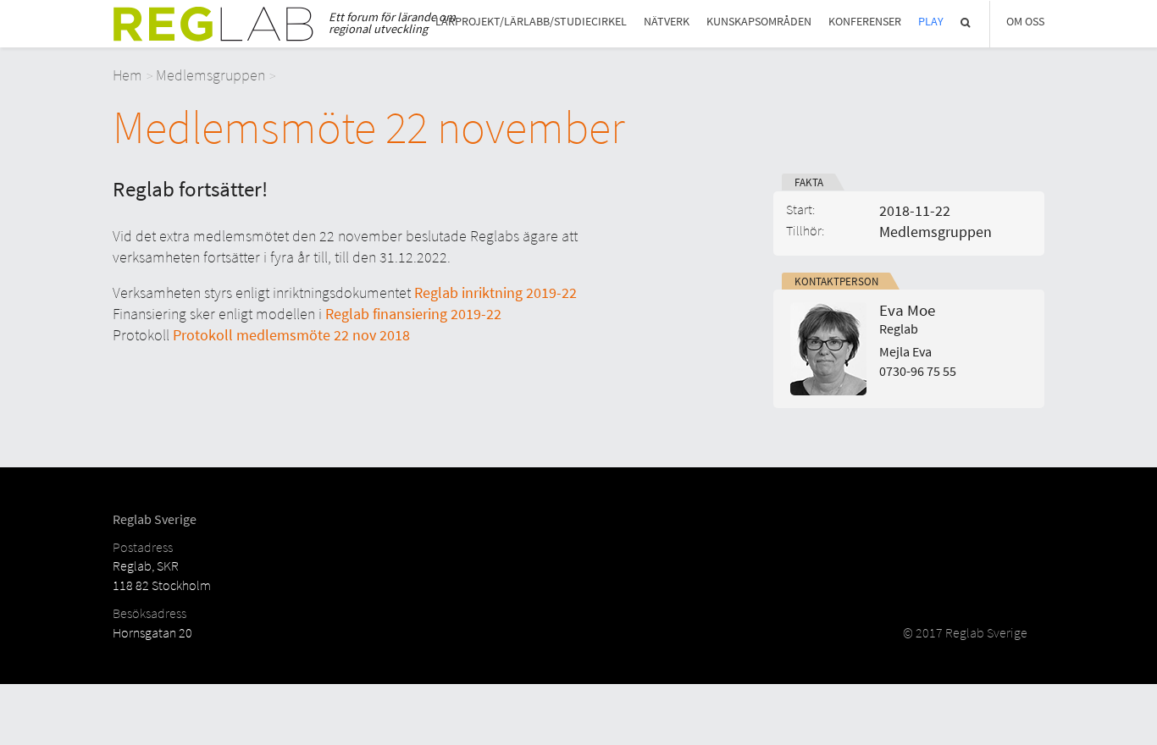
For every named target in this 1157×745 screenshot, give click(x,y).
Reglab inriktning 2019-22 (495, 292)
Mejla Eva (905, 352)
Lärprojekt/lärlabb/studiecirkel (531, 21)
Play (931, 21)
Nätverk (666, 21)
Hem (127, 75)
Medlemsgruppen (210, 75)
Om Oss (1025, 21)
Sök (966, 22)
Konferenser (864, 21)
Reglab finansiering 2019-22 (413, 313)
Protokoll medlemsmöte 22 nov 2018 (291, 335)
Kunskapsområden (758, 21)
